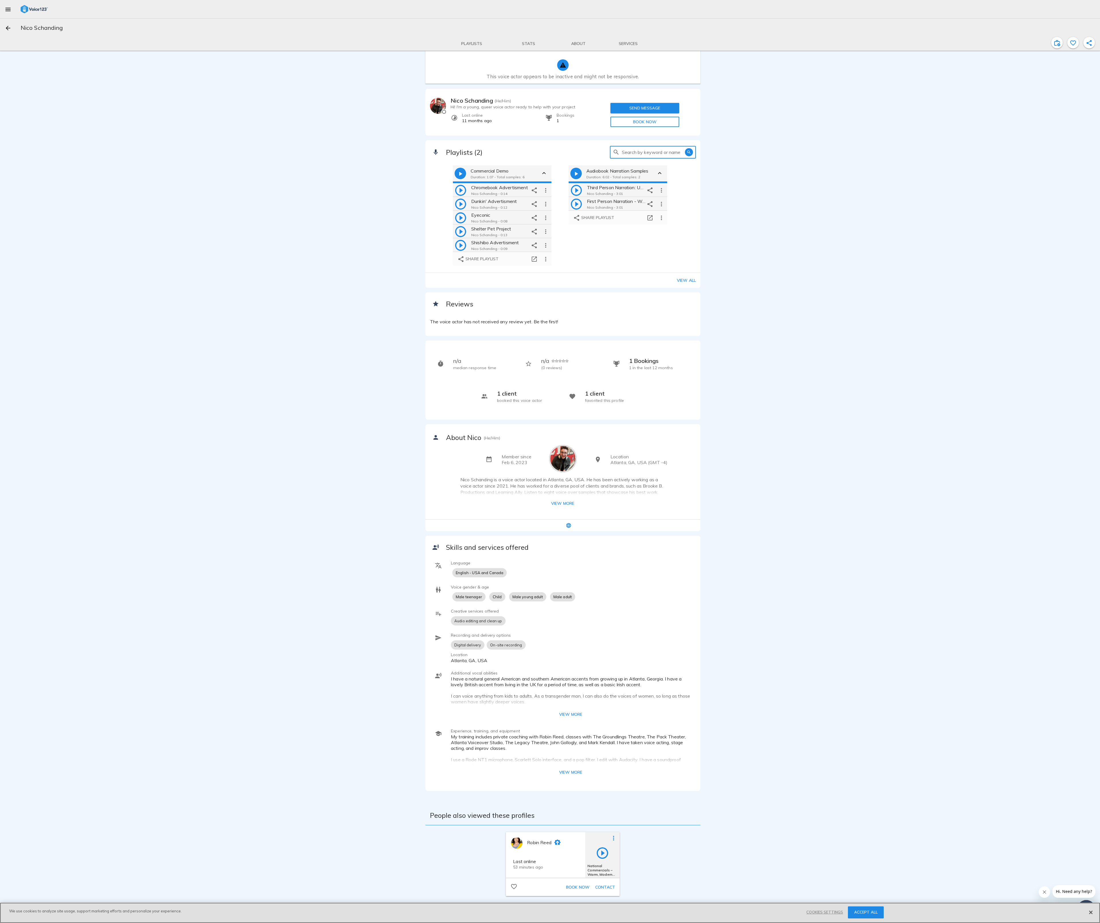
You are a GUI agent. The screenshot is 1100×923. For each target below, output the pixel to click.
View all (686, 280)
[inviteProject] (1057, 42)
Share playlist (481, 258)
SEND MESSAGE (644, 108)
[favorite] (1073, 42)
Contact (605, 887)
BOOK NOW (645, 121)
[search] (616, 152)
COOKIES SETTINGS (824, 912)
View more (562, 503)
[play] (460, 190)
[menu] (8, 9)
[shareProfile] (1089, 42)
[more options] (545, 190)
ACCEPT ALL (866, 912)
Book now (578, 887)
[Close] (1091, 912)
